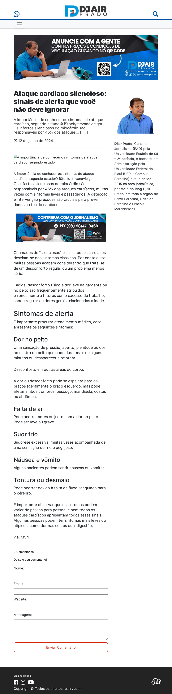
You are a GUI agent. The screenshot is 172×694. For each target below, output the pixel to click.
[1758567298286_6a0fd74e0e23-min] (61, 230)
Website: (20, 599)
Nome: (19, 568)
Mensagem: (23, 615)
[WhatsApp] (17, 14)
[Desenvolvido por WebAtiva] (156, 681)
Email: (18, 584)
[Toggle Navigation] (19, 24)
